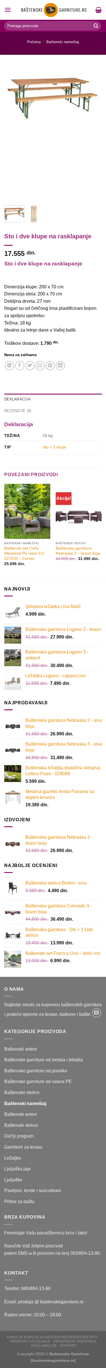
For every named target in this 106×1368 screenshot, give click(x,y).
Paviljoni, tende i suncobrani (32, 1190)
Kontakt (68, 1346)
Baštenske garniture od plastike (35, 1070)
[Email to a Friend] (40, 365)
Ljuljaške (13, 1179)
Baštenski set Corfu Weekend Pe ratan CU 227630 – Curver (24, 553)
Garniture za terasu (23, 1147)
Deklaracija (17, 399)
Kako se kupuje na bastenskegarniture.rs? (52, 1337)
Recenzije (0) (17, 411)
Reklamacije (44, 1346)
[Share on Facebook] (19, 365)
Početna (34, 42)
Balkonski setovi (20, 1049)
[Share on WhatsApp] (9, 365)
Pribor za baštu (19, 1201)
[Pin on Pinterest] (50, 365)
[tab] (53, 399)
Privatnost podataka (74, 1341)
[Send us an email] (96, 1013)
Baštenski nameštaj (62, 42)
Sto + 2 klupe (54, 447)
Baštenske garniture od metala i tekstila (43, 1059)
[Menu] (7, 10)
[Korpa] (98, 10)
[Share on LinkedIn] (60, 365)
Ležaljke (12, 1158)
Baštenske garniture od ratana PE (38, 1081)
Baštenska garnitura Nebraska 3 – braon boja (78, 551)
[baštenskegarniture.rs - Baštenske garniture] (53, 10)
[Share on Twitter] (29, 365)
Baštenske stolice (22, 1092)
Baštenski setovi (20, 1114)
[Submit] (96, 26)
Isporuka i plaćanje (30, 1341)
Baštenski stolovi (21, 1125)
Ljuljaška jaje (17, 1168)
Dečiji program (19, 1136)
